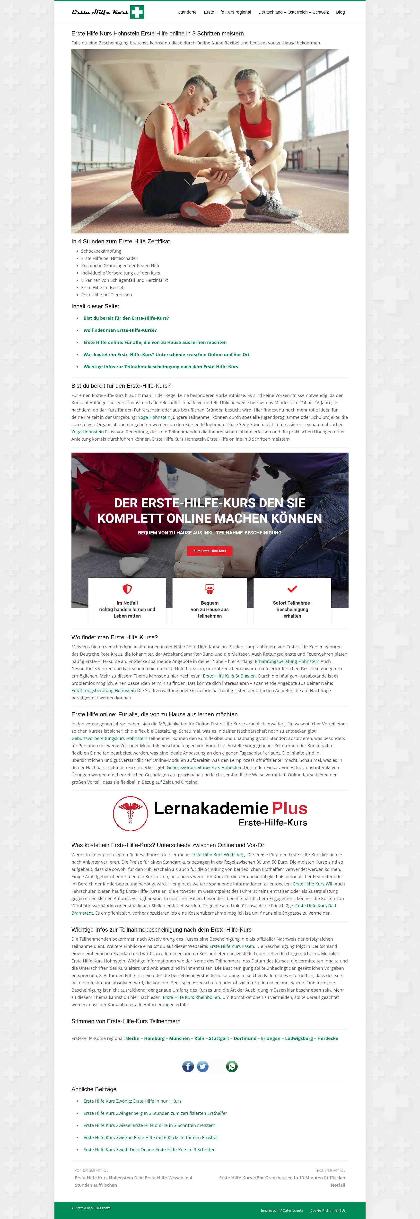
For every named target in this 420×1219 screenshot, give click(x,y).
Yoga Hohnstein (154, 417)
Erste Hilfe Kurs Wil (312, 884)
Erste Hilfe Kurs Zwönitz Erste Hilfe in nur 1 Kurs (133, 1101)
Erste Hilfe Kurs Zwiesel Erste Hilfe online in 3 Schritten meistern (149, 1125)
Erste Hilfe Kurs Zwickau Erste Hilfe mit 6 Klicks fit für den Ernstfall (151, 1137)
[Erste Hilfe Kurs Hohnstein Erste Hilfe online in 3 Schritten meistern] (210, 141)
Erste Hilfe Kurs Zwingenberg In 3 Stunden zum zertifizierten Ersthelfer (155, 1113)
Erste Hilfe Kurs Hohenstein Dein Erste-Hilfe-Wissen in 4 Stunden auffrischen (133, 1178)
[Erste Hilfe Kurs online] (108, 12)
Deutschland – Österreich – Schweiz (293, 12)
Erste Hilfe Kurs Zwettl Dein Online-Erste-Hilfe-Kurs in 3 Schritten (150, 1149)
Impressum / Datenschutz (282, 1210)
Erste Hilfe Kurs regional (227, 12)
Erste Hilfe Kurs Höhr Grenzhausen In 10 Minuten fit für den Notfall (282, 1178)
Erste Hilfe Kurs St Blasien (229, 676)
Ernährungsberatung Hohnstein (287, 661)
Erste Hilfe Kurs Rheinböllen (191, 997)
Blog (340, 12)
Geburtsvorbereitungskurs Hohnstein (109, 738)
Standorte (187, 12)
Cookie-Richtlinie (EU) (327, 1210)
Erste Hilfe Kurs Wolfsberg (218, 855)
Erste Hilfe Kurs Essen (232, 946)
